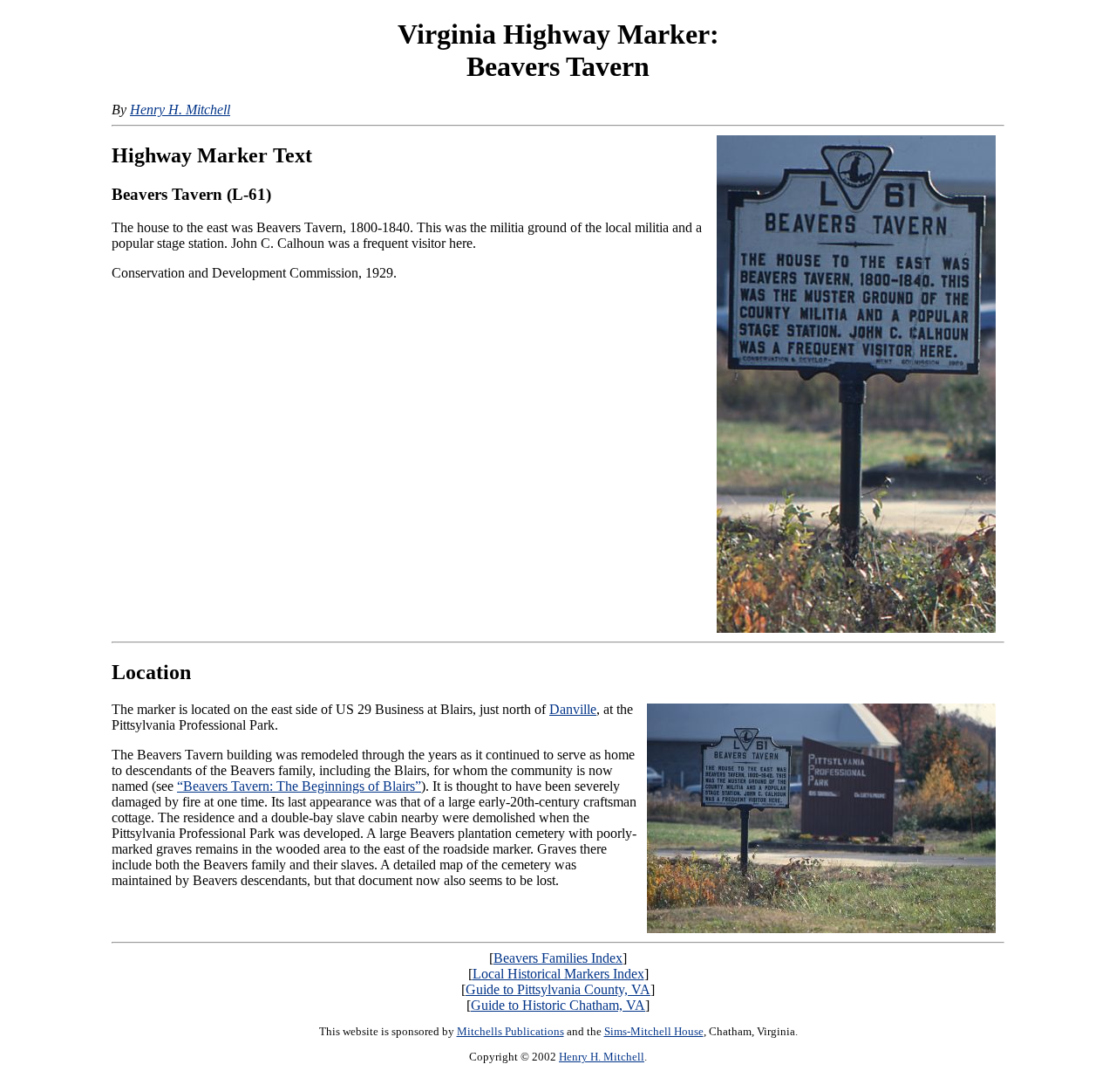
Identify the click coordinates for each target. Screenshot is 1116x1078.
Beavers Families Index (558, 958)
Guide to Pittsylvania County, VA (558, 989)
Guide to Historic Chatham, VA (558, 1005)
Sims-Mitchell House (654, 1031)
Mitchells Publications (510, 1031)
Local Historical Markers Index (558, 973)
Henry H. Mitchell (180, 109)
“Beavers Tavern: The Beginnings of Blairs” (299, 786)
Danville (572, 709)
